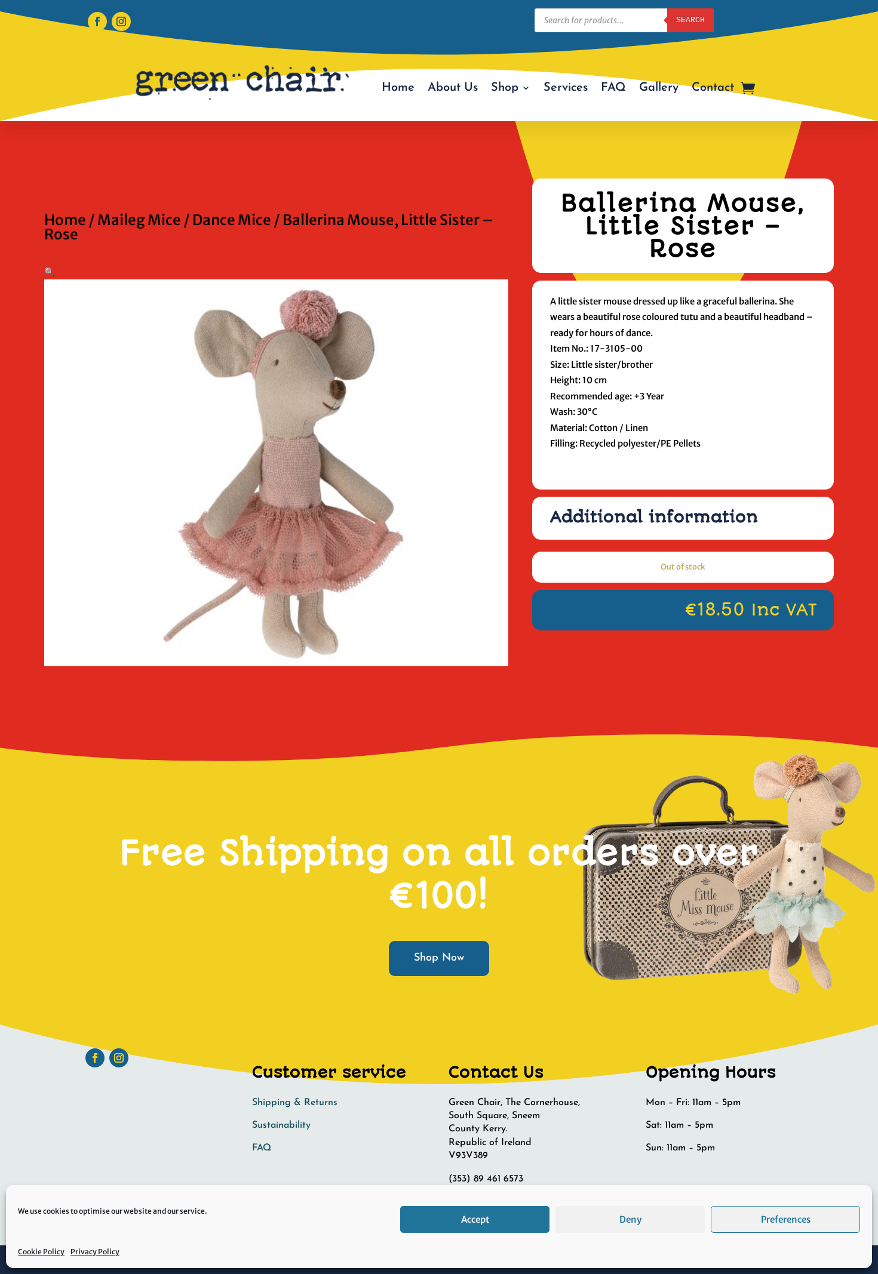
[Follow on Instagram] (121, 21)
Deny (630, 1219)
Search (690, 20)
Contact (713, 88)
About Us (453, 88)
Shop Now (439, 958)
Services (566, 88)
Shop (504, 88)
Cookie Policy (41, 1251)
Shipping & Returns (294, 1102)
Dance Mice (231, 220)
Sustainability (281, 1125)
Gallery (659, 88)
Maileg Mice (139, 220)
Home (398, 88)
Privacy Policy (94, 1251)
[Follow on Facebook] (97, 21)
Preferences (786, 1219)
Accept (475, 1219)
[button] (49, 271)
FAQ (613, 88)
